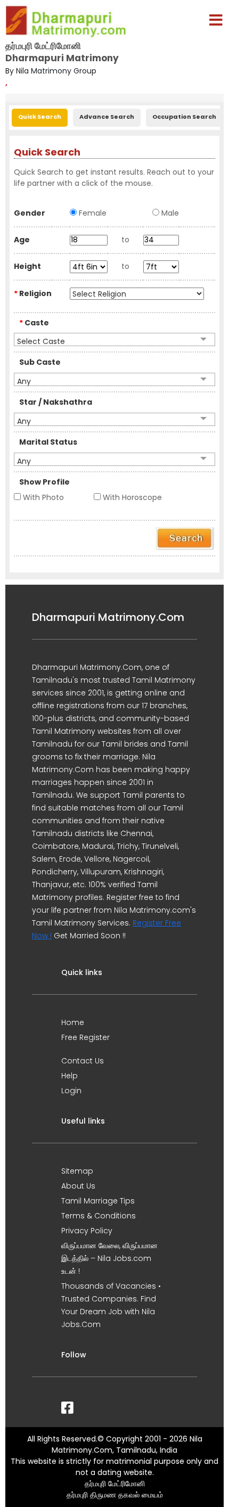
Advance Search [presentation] (106, 116)
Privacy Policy (86, 1230)
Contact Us (82, 1060)
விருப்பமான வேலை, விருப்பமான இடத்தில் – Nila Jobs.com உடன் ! (109, 1258)
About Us (78, 1186)
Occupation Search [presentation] (184, 116)
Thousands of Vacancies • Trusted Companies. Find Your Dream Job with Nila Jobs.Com (111, 1305)
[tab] (39, 116)
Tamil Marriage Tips (98, 1200)
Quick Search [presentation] (39, 116)
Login (71, 1090)
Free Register (85, 1037)
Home (72, 1022)
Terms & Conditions (98, 1215)
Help (69, 1075)
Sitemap (77, 1171)
